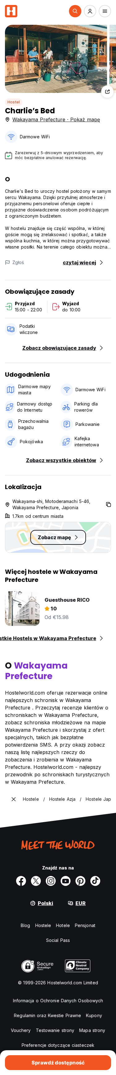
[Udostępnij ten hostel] (107, 91)
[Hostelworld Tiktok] (95, 881)
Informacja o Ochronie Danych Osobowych (58, 1000)
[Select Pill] (75, 11)
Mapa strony (92, 1030)
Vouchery (21, 1030)
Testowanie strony (55, 1030)
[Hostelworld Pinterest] (80, 881)
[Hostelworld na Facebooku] (21, 881)
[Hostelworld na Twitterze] (36, 881)
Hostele (43, 925)
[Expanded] (13, 799)
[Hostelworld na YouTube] (66, 881)
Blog (25, 925)
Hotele (63, 925)
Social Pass (58, 940)
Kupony (94, 1015)
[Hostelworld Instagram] (51, 881)
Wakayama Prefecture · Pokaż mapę (56, 119)
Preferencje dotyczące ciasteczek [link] (58, 1045)
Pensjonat (85, 925)
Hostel (13, 102)
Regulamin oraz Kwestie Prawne (47, 1015)
